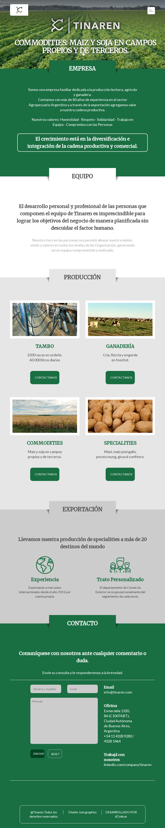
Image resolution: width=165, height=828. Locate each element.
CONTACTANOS (46, 377)
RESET (55, 754)
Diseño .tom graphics (82, 812)
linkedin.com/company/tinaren (128, 764)
